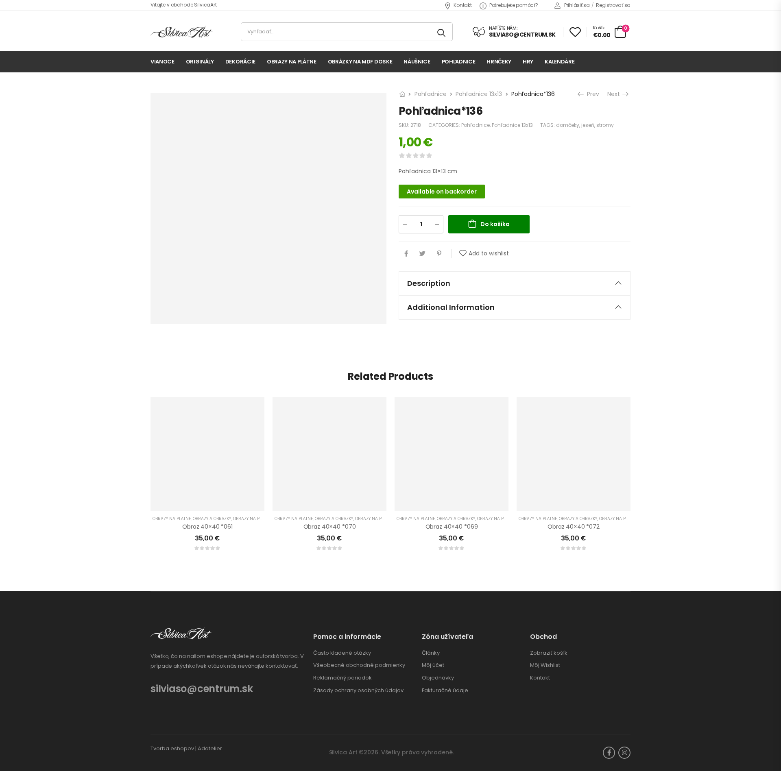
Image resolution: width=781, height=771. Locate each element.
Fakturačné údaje (445, 690)
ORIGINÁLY (200, 61)
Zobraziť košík (548, 653)
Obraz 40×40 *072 (574, 527)
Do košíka (495, 224)
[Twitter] (422, 253)
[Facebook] (406, 253)
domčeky (567, 125)
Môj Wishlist (545, 665)
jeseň (587, 125)
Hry (528, 61)
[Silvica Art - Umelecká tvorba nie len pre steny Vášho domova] (182, 32)
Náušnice (417, 61)
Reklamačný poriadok (342, 678)
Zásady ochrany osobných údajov (358, 690)
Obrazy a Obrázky (212, 519)
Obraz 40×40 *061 (207, 527)
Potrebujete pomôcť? (513, 5)
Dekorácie (240, 61)
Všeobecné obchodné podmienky (359, 665)
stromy (605, 125)
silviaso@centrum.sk (202, 688)
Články (431, 653)
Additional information (451, 307)
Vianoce (163, 61)
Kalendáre (559, 61)
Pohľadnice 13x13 (479, 94)
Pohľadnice (459, 61)
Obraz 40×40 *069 (451, 527)
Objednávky (438, 678)
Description (428, 283)
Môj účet (433, 665)
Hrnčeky (498, 61)
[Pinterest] (439, 253)
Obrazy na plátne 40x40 (259, 519)
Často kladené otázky (342, 653)
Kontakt (462, 5)
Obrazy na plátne (291, 61)
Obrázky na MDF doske (360, 61)
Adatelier (210, 748)
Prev (591, 94)
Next (615, 94)
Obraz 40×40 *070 (329, 527)
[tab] (514, 283)
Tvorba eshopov (172, 748)
